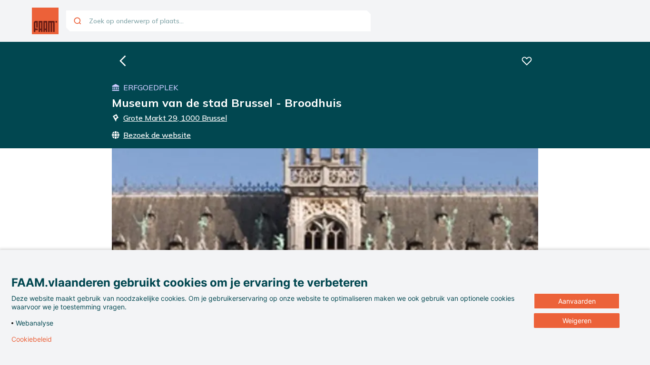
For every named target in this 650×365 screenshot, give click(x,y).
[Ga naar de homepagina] (45, 21)
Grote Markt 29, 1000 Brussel (175, 118)
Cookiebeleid (31, 339)
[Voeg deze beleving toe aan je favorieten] (526, 60)
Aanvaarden (577, 301)
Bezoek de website (157, 135)
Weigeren (576, 321)
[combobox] (218, 20)
